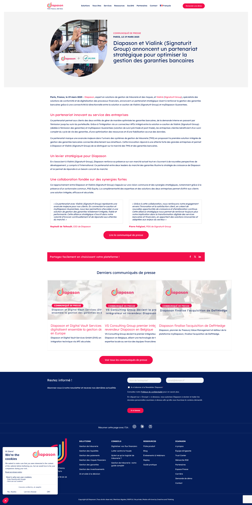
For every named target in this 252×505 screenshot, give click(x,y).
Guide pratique (150, 464)
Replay (146, 460)
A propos (179, 446)
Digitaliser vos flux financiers (124, 446)
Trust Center (180, 455)
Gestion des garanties (89, 464)
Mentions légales (119, 499)
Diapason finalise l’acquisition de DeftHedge (192, 326)
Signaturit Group (173, 97)
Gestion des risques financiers (92, 460)
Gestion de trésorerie (88, 446)
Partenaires (180, 464)
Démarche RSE (182, 460)
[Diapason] (55, 3)
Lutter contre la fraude (121, 451)
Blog (145, 451)
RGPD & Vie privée (134, 499)
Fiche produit (149, 446)
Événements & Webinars (154, 455)
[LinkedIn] (199, 257)
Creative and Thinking (165, 499)
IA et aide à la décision (89, 474)
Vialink (159, 97)
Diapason (89, 97)
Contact (178, 483)
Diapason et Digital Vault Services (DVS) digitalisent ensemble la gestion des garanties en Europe (85, 329)
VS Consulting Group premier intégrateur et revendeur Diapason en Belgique (137, 327)
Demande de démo (183, 478)
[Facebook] (190, 257)
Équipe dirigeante (183, 451)
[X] (195, 257)
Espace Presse (181, 469)
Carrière (179, 474)
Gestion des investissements (91, 469)
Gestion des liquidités (88, 451)
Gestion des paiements (89, 455)
